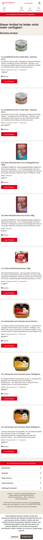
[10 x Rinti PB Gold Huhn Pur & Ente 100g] (21, 204)
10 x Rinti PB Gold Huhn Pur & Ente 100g (17, 215)
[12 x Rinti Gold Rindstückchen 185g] (21, 257)
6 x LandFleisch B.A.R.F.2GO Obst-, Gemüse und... (19, 58)
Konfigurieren (27, 537)
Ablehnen (14, 537)
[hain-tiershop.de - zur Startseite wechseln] (11, 3)
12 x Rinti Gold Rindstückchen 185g (15, 268)
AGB (25, 497)
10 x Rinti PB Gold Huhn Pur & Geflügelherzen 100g (20, 164)
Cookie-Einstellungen (21, 499)
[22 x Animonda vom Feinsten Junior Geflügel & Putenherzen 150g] (21, 363)
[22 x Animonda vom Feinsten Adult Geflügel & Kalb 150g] (21, 416)
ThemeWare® (32, 507)
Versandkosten (35, 502)
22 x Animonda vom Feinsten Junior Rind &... (19, 321)
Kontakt (10, 493)
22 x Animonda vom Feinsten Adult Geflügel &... (21, 427)
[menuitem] (4, 8)
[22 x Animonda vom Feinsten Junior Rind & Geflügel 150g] (21, 310)
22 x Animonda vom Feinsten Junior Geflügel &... (21, 374)
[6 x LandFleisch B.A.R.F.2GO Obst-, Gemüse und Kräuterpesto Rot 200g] (21, 99)
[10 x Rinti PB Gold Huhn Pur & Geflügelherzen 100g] (21, 151)
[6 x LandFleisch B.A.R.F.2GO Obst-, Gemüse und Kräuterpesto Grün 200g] (21, 46)
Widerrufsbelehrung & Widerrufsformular (21, 495)
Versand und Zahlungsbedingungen (25, 493)
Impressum (31, 497)
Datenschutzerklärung (15, 497)
